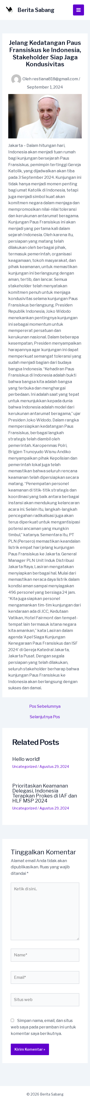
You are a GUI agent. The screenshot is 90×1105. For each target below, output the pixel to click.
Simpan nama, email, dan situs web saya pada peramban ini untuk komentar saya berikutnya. (43, 1027)
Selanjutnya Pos (45, 717)
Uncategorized (24, 766)
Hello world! (26, 759)
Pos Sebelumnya (44, 706)
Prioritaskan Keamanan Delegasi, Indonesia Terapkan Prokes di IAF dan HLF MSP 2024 (44, 793)
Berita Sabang (36, 10)
